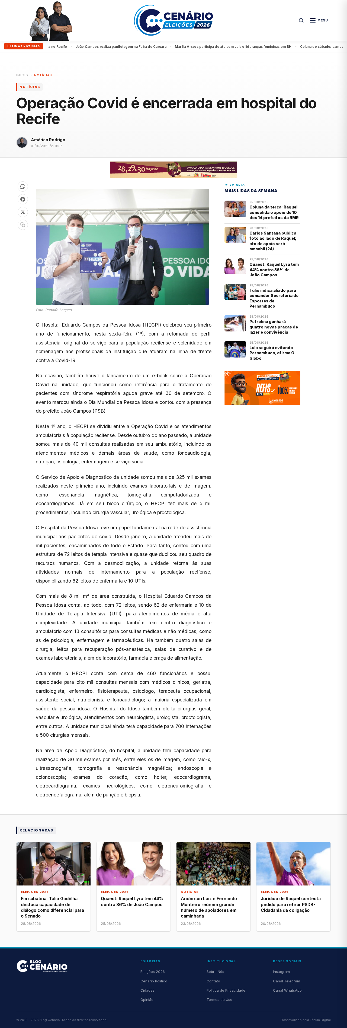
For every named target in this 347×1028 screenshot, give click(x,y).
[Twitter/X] (23, 212)
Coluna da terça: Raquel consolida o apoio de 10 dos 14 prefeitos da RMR (274, 212)
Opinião (146, 999)
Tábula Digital (320, 1020)
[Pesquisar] (301, 20)
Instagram (281, 971)
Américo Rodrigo (48, 139)
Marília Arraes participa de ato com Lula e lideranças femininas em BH (103, 47)
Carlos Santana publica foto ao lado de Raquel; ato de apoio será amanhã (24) (272, 241)
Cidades (147, 990)
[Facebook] (23, 199)
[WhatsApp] (23, 186)
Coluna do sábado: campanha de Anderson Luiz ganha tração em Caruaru (231, 47)
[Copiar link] (23, 225)
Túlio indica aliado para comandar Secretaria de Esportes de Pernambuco (273, 298)
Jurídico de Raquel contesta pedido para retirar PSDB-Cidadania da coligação (291, 904)
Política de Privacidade (226, 990)
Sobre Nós (215, 971)
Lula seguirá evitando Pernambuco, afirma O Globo (271, 352)
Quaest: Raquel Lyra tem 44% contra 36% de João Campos (274, 269)
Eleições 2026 (152, 971)
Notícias (43, 75)
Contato (213, 981)
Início (22, 75)
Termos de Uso (219, 999)
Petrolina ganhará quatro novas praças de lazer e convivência (273, 326)
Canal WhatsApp (287, 990)
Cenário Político (153, 981)
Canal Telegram (286, 981)
